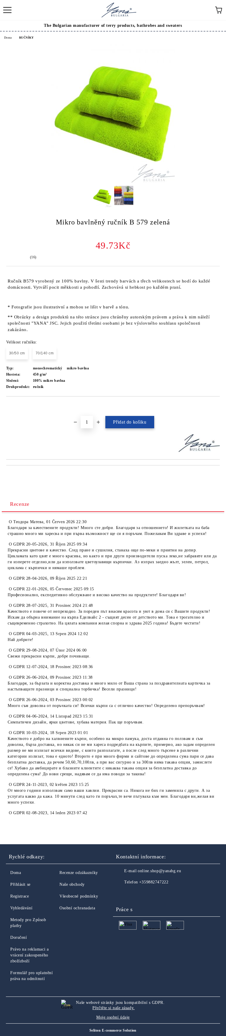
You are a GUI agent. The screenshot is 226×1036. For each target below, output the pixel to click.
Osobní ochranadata (77, 908)
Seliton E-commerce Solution (113, 1030)
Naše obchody (72, 884)
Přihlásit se (20, 884)
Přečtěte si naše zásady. (113, 1008)
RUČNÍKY (26, 37)
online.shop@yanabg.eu (159, 871)
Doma (8, 37)
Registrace (19, 896)
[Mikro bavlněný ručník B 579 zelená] (113, 181)
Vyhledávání (21, 908)
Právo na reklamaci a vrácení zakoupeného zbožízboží (29, 955)
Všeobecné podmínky (78, 896)
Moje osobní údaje (113, 1017)
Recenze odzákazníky (78, 872)
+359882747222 (153, 882)
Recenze (19, 504)
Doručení (18, 937)
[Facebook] (123, 894)
